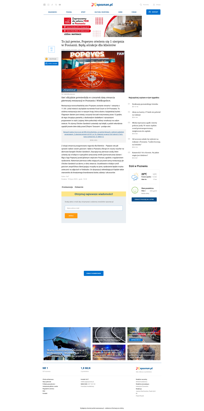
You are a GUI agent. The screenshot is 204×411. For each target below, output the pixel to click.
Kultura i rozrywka (102, 12)
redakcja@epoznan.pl (87, 381)
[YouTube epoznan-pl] (60, 5)
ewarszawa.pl (99, 408)
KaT (67, 176)
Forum (134, 12)
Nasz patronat (47, 381)
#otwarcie (79, 187)
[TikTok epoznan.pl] (52, 5)
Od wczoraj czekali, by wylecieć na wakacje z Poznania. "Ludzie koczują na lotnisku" (146, 142)
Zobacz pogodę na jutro (144, 199)
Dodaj (71, 216)
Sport (83, 12)
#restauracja (67, 187)
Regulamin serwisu (48, 389)
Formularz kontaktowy (87, 386)
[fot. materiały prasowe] (93, 71)
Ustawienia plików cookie (50, 386)
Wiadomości (52, 12)
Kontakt (155, 12)
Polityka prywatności (49, 384)
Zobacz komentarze (93, 273)
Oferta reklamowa (48, 379)
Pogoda (69, 12)
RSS (44, 391)
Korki (120, 12)
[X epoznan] (56, 5)
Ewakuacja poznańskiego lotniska (145, 104)
